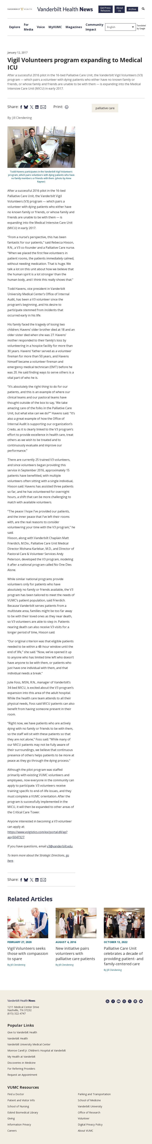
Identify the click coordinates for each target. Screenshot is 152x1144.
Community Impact (94, 27)
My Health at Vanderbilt (21, 1056)
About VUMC (85, 1130)
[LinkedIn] (135, 1001)
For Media (28, 27)
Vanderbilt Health (17, 1038)
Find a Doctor (15, 1094)
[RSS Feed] (107, 1001)
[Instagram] (124, 1001)
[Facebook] (113, 1001)
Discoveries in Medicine (21, 1062)
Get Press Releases (105, 9)
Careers (12, 1130)
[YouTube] (118, 1001)
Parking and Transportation (94, 1094)
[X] (130, 1001)
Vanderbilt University (90, 1106)
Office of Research (89, 1112)
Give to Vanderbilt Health (22, 1032)
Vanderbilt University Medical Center (28, 1044)
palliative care (105, 108)
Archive (132, 9)
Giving (11, 1118)
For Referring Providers (21, 1068)
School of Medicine (89, 1100)
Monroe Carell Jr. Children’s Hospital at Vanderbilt (36, 1050)
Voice (41, 27)
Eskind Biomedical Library (22, 1112)
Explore (14, 27)
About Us (119, 9)
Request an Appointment (22, 1074)
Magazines (74, 27)
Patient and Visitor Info (21, 1100)
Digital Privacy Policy (90, 1124)
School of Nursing (18, 1106)
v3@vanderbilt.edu (59, 846)
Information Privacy (19, 1124)
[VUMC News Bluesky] (141, 1001)
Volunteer (83, 1118)
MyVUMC (55, 27)
